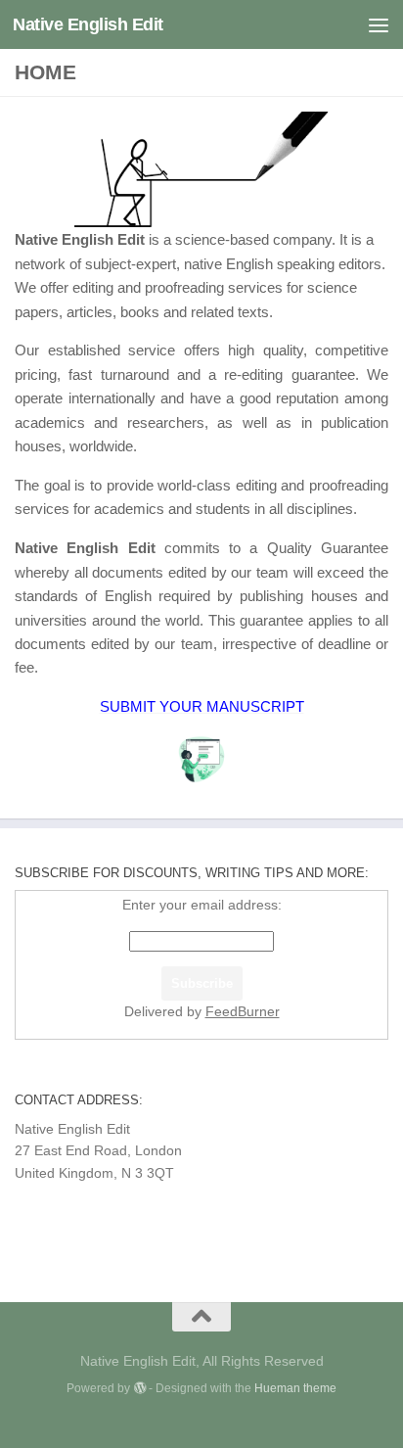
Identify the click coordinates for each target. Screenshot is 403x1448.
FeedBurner (242, 1011)
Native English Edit (88, 24)
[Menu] (378, 24)
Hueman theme (295, 1388)
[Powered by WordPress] (139, 1388)
